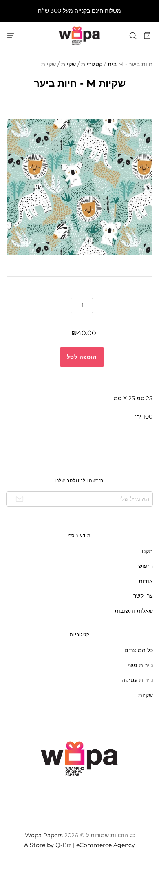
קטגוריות (91, 64)
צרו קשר (143, 595)
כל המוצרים (138, 650)
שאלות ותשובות (134, 610)
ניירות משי (140, 665)
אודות (146, 581)
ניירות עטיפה (137, 680)
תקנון (146, 551)
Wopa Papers (44, 835)
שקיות (68, 64)
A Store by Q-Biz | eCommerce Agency (79, 845)
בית (112, 64)
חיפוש (145, 566)
